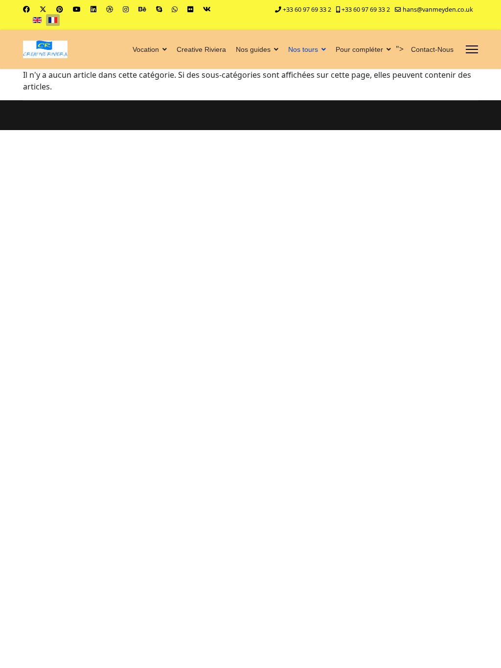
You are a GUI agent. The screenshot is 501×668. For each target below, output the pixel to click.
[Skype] (159, 9)
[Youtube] (77, 9)
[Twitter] (43, 9)
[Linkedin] (93, 9)
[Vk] (207, 9)
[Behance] (142, 9)
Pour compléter (359, 49)
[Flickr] (190, 9)
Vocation (146, 49)
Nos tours (303, 49)
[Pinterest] (59, 9)
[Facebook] (26, 9)
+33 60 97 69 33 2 (307, 9)
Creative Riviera (201, 49)
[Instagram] (126, 9)
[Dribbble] (109, 9)
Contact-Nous (432, 49)
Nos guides (253, 49)
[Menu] (472, 49)
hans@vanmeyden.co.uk (438, 9)
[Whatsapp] (175, 9)
